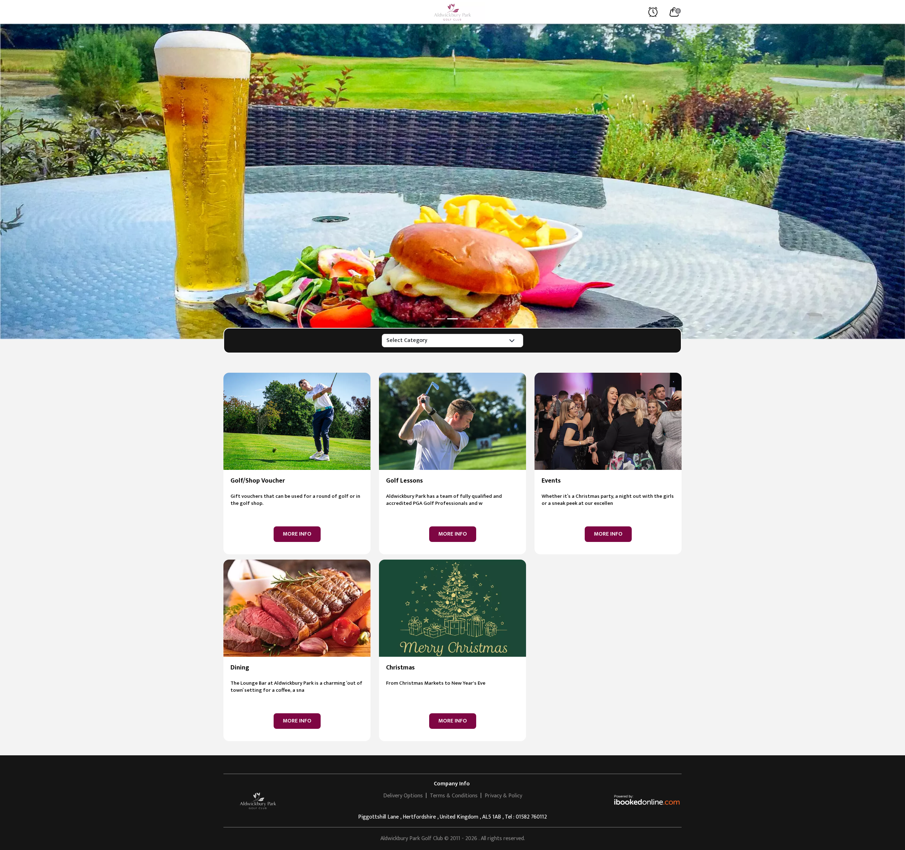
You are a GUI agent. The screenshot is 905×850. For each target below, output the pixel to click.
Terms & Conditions (454, 796)
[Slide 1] (439, 319)
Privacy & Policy (503, 796)
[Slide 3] (465, 319)
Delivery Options (403, 796)
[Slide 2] (452, 319)
